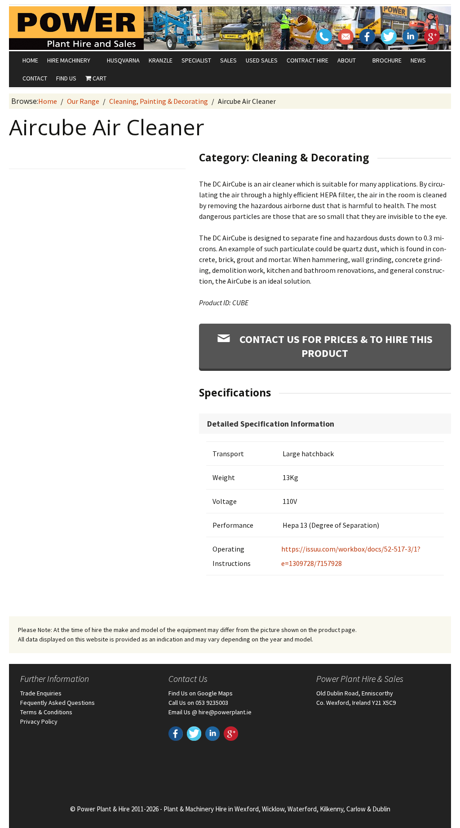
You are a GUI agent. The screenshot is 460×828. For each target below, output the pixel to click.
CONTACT (34, 78)
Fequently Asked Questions (57, 703)
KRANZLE (160, 60)
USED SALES (262, 60)
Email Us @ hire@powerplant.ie (210, 712)
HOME (30, 60)
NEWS (418, 60)
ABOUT (346, 60)
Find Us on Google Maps (200, 693)
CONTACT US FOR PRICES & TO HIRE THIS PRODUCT (335, 346)
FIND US (66, 78)
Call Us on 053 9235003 (198, 703)
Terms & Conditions (46, 712)
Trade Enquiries (41, 693)
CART (98, 78)
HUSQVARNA (123, 60)
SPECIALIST (196, 60)
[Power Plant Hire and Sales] (76, 27)
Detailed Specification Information (270, 423)
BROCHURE (387, 60)
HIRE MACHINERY (68, 60)
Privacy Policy (39, 721)
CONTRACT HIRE (307, 60)
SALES (228, 60)
